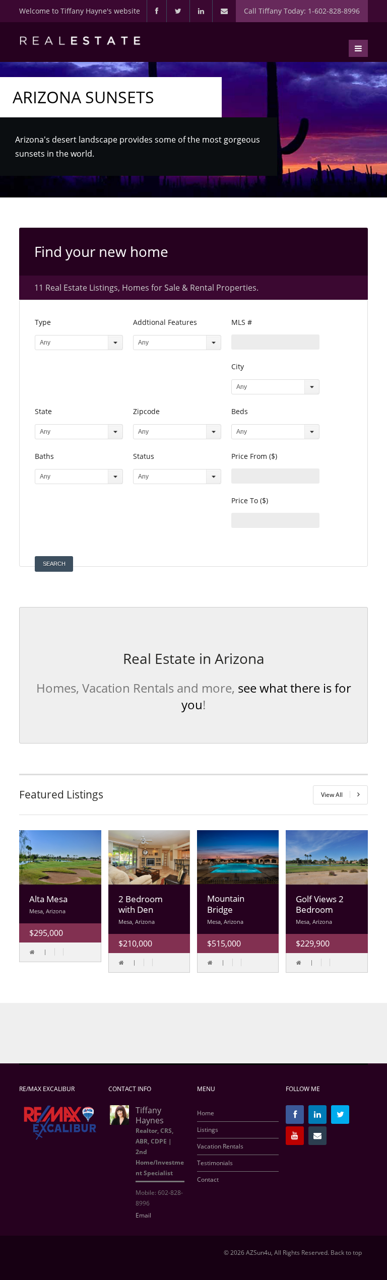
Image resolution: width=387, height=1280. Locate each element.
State (43, 411)
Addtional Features (165, 322)
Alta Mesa (48, 899)
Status (143, 456)
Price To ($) (249, 500)
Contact (208, 1180)
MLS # (241, 322)
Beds (239, 411)
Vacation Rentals (220, 1146)
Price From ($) (254, 456)
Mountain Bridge (225, 904)
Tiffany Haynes (150, 1115)
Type (43, 322)
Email (143, 1215)
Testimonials (215, 1163)
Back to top (346, 1252)
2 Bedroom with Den (140, 904)
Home (205, 1113)
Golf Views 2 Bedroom (320, 904)
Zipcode (146, 411)
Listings (207, 1130)
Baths (44, 456)
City (237, 366)
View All (332, 794)
